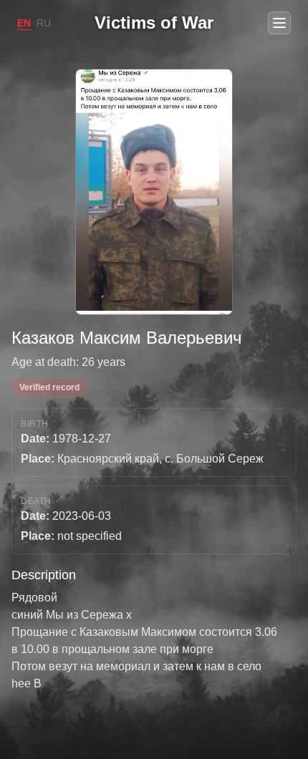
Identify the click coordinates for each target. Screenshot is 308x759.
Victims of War (154, 22)
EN (24, 23)
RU (44, 23)
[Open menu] (279, 22)
